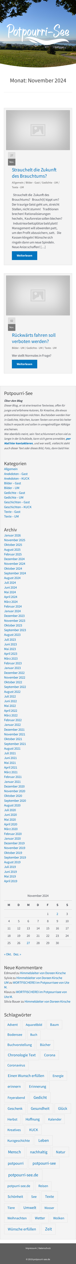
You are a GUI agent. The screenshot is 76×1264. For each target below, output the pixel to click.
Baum (54, 1024)
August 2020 (12, 805)
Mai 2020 (10, 819)
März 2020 (11, 829)
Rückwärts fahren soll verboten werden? (34, 338)
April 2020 (10, 824)
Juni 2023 (10, 644)
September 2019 (15, 857)
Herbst (12, 1119)
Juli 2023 (10, 639)
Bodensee (14, 1034)
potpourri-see (44, 1163)
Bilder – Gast (12, 483)
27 (28, 943)
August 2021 (12, 748)
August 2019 (12, 862)
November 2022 (14, 677)
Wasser (49, 1208)
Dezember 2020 (14, 786)
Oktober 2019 (13, 853)
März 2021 (11, 772)
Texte (49, 1196)
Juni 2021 (10, 758)
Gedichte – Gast (14, 493)
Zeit (48, 1229)
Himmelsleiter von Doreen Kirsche (43, 973)
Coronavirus (16, 1065)
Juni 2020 (10, 814)
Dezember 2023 (14, 616)
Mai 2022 (10, 706)
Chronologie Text (22, 1055)
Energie (58, 1075)
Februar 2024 (13, 606)
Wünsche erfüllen (22, 1229)
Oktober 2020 (13, 796)
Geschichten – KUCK (18, 507)
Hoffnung (33, 1119)
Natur (60, 1151)
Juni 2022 (10, 701)
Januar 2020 (12, 838)
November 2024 (14, 563)
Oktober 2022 (13, 682)
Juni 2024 (10, 587)
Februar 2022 (13, 720)
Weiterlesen (27, 255)
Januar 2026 (12, 535)
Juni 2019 (10, 871)
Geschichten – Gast (17, 502)
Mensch (14, 1151)
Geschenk (15, 1108)
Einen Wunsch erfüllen (26, 1075)
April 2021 (10, 767)
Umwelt (29, 1207)
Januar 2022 (12, 724)
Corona (49, 1055)
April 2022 (10, 710)
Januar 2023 (12, 668)
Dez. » (17, 954)
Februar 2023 (13, 663)
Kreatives (14, 1130)
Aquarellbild (34, 1025)
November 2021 (14, 734)
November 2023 (14, 620)
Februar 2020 (13, 834)
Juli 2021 (10, 753)
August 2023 (12, 634)
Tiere (11, 1207)
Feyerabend (16, 1097)
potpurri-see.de (18, 1186)
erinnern (14, 1086)
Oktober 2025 (13, 544)
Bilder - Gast (33, 182)
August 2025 (12, 549)
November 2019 (14, 848)
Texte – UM (11, 516)
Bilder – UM (11, 488)
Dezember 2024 (14, 559)
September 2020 (15, 800)
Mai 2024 (10, 592)
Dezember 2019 (14, 843)
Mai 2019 (10, 876)
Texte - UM (18, 187)
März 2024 (11, 601)
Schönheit (15, 1196)
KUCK (33, 1129)
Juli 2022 (10, 696)
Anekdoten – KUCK (16, 478)
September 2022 (15, 687)
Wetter (40, 1218)
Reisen (43, 1186)
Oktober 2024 (13, 568)
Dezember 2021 (14, 729)
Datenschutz (44, 1248)
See (34, 1196)
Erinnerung (37, 1086)
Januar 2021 (12, 781)
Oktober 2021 (13, 739)
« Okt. (8, 954)
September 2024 (15, 573)
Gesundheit (40, 1108)
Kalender (54, 1119)
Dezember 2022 (14, 673)
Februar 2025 (13, 554)
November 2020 (14, 791)
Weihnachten (17, 1218)
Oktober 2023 (13, 625)
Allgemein (18, 182)
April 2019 (10, 881)
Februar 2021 (13, 777)
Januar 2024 (12, 611)
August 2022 (12, 691)
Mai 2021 (10, 763)
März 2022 (11, 715)
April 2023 (10, 653)
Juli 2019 (10, 867)
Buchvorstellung (19, 1044)
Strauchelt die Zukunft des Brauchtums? (34, 173)
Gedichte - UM (50, 182)
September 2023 (15, 630)
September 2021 (15, 744)
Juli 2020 (10, 810)
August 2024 (12, 578)
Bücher (45, 1044)
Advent (12, 1024)
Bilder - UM (18, 348)
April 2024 (10, 597)
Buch (33, 1034)
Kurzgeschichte (18, 1140)
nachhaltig (38, 1151)
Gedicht (40, 1097)
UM (6, 982)
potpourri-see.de (23, 1175)
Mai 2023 (10, 649)
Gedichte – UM (13, 497)
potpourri (16, 1163)
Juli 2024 (10, 582)
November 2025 (14, 540)
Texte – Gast (12, 512)
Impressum (31, 1248)
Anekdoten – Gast (16, 474)
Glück (62, 1108)
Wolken (58, 1218)
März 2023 (11, 658)
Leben (43, 1140)
